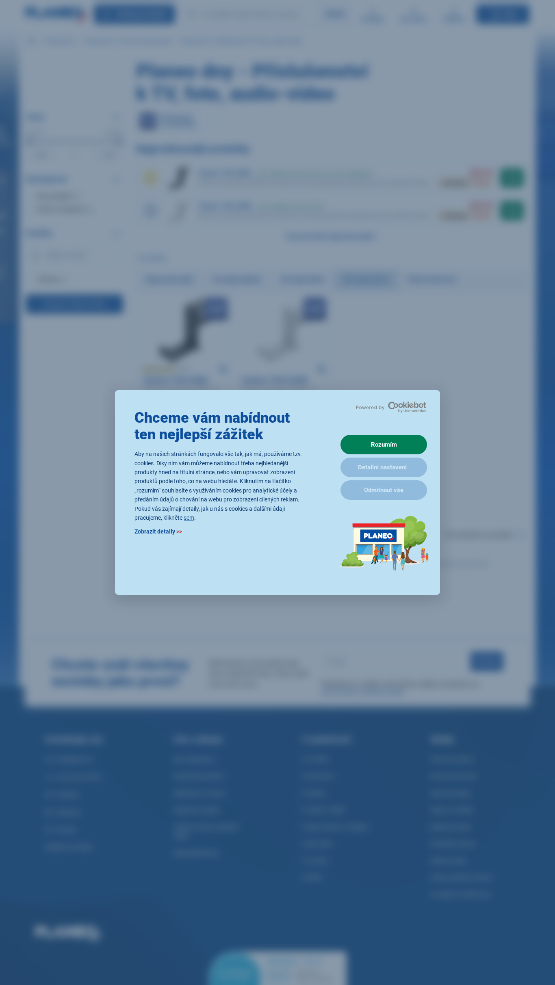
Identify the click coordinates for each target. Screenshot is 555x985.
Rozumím (384, 444)
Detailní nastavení (382, 467)
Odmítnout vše (383, 490)
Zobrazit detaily (158, 532)
